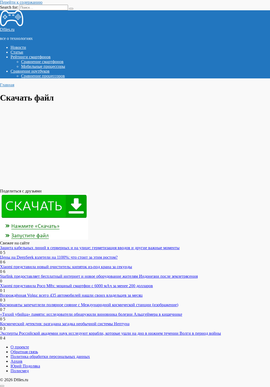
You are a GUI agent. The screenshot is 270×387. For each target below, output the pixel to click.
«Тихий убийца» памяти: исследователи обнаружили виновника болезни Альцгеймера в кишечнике (91, 314)
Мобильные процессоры (43, 66)
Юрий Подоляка (25, 366)
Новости (18, 47)
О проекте (20, 347)
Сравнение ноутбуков (30, 71)
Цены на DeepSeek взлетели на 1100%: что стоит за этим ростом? (59, 257)
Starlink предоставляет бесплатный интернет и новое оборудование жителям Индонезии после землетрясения (99, 276)
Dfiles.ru (7, 29)
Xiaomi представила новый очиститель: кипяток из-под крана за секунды (66, 267)
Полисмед (20, 371)
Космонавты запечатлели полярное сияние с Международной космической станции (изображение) (89, 305)
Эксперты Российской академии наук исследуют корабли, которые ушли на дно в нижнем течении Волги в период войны (110, 333)
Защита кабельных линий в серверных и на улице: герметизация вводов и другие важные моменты (90, 248)
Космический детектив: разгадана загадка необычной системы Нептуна (64, 324)
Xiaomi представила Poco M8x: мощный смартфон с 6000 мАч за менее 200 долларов (76, 286)
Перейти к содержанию (21, 2)
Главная (7, 85)
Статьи (17, 52)
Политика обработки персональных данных (50, 356)
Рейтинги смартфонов (31, 57)
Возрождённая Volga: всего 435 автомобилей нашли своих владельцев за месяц (71, 295)
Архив (16, 361)
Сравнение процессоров (43, 76)
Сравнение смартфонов (42, 61)
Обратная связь (24, 352)
